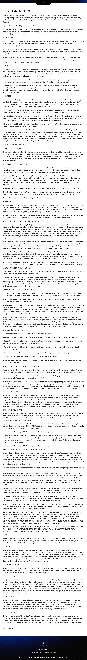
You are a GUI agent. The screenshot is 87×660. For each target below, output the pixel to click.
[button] (84, 657)
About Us (46, 650)
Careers (41, 650)
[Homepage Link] (43, 644)
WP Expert (65, 657)
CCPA (41, 653)
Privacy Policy (35, 653)
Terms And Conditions (50, 653)
